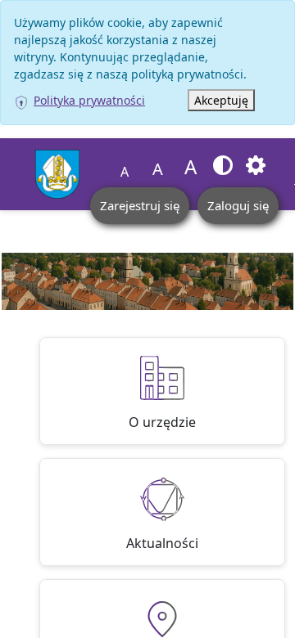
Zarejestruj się (139, 205)
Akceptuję (221, 100)
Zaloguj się (238, 205)
